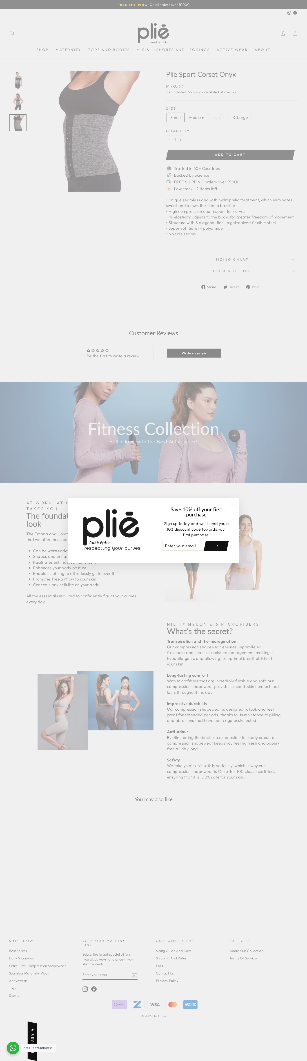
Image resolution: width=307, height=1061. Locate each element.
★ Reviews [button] (33, 1041)
